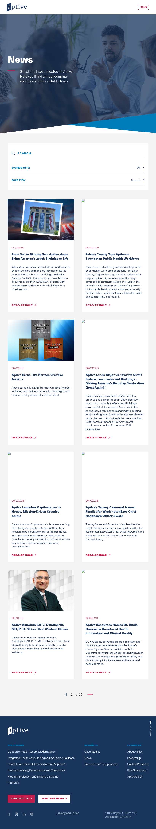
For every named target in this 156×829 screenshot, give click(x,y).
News (88, 758)
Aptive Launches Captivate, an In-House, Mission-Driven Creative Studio (36, 511)
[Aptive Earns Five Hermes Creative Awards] (41, 340)
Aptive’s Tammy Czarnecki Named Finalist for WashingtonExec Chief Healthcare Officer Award (111, 511)
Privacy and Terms (68, 813)
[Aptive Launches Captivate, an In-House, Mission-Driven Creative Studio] (41, 472)
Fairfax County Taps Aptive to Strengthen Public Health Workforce (113, 256)
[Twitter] (18, 814)
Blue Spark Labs (137, 770)
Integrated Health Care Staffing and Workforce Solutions (41, 758)
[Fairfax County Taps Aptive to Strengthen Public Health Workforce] (115, 219)
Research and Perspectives (100, 764)
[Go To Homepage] (17, 7)
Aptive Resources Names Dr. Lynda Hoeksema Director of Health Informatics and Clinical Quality (112, 628)
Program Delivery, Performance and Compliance (36, 770)
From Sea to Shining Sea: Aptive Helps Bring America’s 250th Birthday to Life (40, 256)
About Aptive (135, 751)
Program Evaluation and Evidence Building (33, 776)
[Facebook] (11, 814)
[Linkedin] (26, 814)
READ (22, 305)
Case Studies (92, 751)
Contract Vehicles (137, 764)
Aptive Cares (135, 776)
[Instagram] (33, 814)
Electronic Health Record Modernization (32, 751)
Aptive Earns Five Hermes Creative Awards (37, 377)
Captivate (13, 782)
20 (80, 694)
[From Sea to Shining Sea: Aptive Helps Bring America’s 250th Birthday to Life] (41, 219)
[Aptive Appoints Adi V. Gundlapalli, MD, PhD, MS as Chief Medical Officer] (41, 590)
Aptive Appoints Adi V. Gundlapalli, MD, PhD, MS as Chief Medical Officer (40, 626)
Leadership (134, 758)
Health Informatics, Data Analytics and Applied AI (37, 764)
